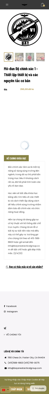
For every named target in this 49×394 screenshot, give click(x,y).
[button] (5, 390)
